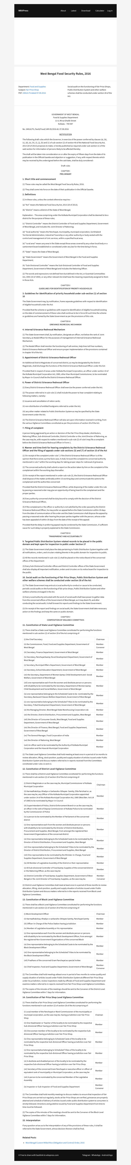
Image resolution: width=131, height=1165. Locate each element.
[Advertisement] (65, 44)
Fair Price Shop (32, 89)
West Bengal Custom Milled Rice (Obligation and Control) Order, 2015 (55, 1142)
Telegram (86, 1155)
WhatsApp (96, 1155)
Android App (107, 1155)
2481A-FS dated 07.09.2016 (34, 93)
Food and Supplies (38, 86)
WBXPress (23, 10)
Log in (110, 10)
